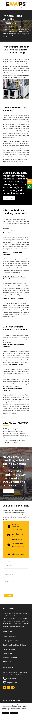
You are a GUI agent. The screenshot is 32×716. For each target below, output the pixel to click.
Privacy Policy (5, 709)
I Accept (5, 713)
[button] (29, 181)
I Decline (14, 713)
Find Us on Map (18, 554)
